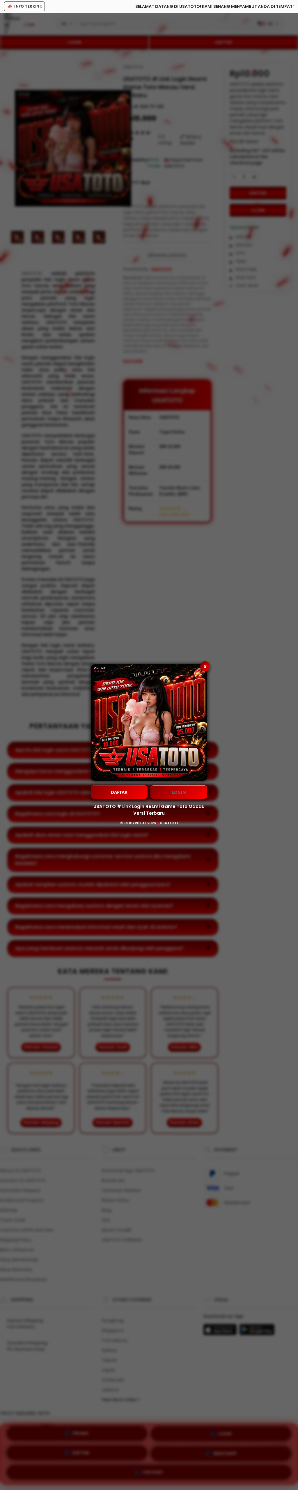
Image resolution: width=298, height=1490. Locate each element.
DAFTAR (119, 792)
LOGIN (179, 792)
